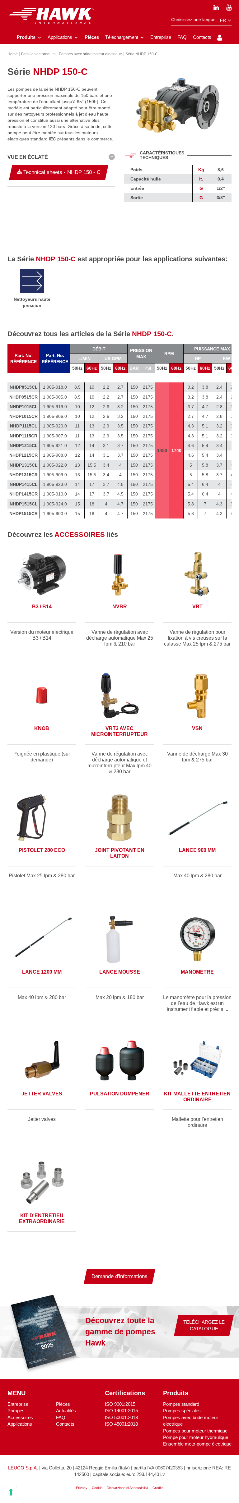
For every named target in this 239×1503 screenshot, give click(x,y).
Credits (157, 1488)
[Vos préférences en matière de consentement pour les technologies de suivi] (11, 1492)
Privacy (81, 1488)
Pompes (16, 1410)
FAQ (60, 1417)
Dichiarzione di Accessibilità (127, 1488)
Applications (19, 1424)
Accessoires (20, 1417)
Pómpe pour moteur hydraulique (195, 1437)
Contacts (65, 1424)
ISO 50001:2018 (121, 1417)
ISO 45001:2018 (121, 1424)
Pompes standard (181, 1404)
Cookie (97, 1488)
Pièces (63, 1404)
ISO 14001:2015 (121, 1410)
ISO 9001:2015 (120, 1404)
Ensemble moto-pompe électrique (197, 1443)
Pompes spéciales (182, 1410)
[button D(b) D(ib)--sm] (61, 157)
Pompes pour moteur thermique (195, 1430)
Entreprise (17, 1404)
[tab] (61, 158)
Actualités (66, 1410)
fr (223, 20)
